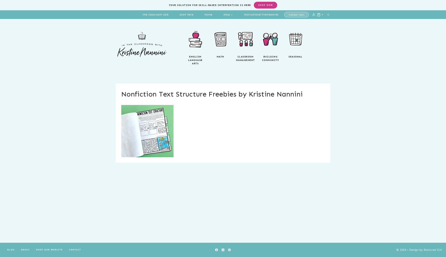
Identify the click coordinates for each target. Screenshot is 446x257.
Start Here (186, 14)
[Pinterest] (229, 250)
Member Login (296, 14)
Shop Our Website (49, 249)
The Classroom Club (155, 14)
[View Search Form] (328, 15)
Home (208, 14)
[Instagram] (223, 250)
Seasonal (295, 56)
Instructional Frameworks (261, 14)
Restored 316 (433, 249)
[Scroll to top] (438, 244)
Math (220, 56)
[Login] (313, 14)
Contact (75, 249)
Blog (11, 249)
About (25, 249)
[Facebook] (216, 250)
